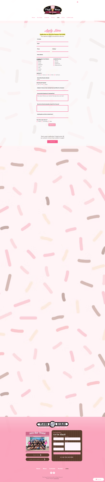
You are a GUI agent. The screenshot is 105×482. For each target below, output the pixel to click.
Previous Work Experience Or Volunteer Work (45, 93)
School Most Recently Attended (43, 77)
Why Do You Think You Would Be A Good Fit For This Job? (48, 104)
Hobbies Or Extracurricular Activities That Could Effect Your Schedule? (50, 87)
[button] (77, 2)
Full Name (39, 39)
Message (66, 441)
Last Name (67, 436)
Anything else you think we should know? (45, 114)
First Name (55, 436)
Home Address (40, 54)
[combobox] (52, 56)
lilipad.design (56, 478)
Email (38, 43)
